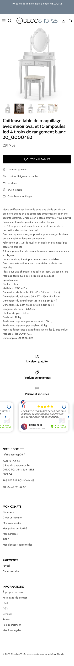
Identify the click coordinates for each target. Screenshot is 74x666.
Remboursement (12, 625)
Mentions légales (12, 630)
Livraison (7, 614)
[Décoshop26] (37, 20)
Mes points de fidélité (15, 528)
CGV (5, 608)
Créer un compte (12, 517)
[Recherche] (11, 21)
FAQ (5, 603)
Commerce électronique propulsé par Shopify (43, 654)
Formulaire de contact (15, 598)
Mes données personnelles (17, 545)
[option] (37, 64)
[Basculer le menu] (4, 21)
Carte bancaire (11, 571)
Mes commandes (12, 523)
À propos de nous (13, 592)
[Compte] (62, 21)
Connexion (8, 512)
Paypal (6, 566)
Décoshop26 (16, 654)
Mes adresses (10, 534)
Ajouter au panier (37, 159)
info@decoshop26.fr (14, 454)
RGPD (6, 539)
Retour (6, 619)
